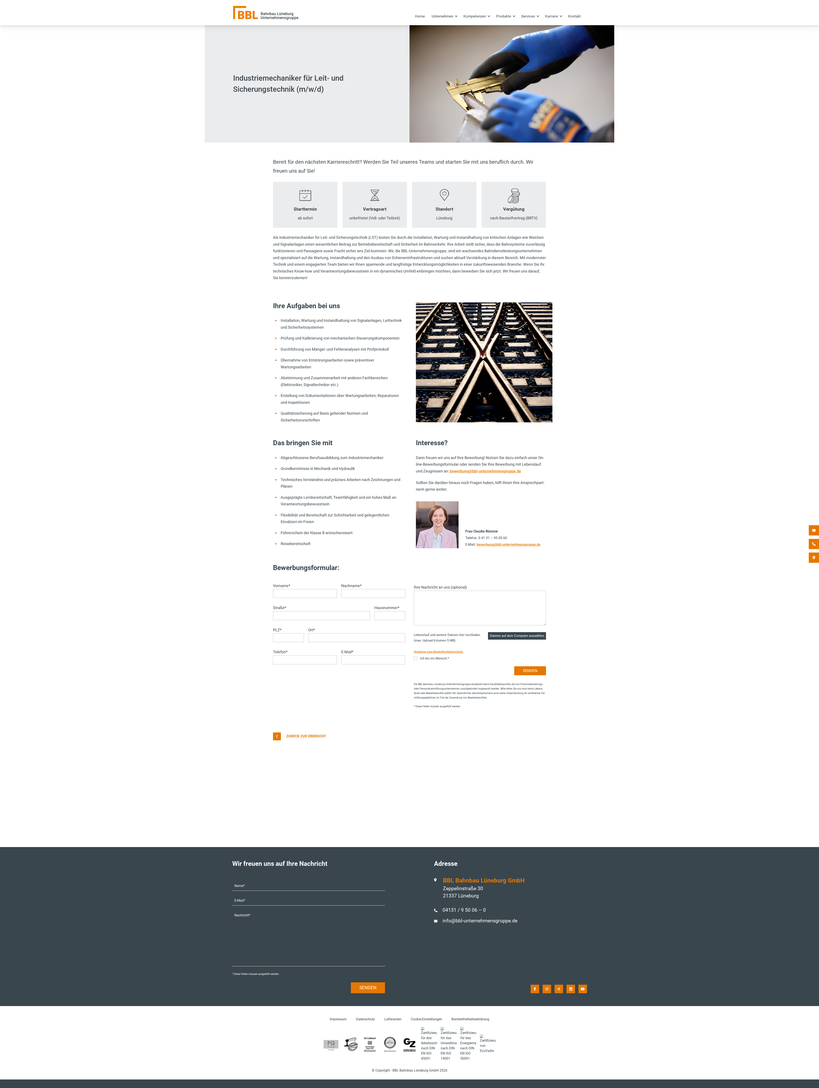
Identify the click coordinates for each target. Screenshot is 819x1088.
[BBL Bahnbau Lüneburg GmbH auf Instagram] (547, 989)
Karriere (551, 16)
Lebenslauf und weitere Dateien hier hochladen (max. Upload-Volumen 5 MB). (447, 637)
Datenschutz (365, 1019)
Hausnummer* (386, 607)
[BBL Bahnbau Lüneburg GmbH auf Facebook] (535, 989)
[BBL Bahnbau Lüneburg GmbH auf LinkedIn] (570, 989)
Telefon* (280, 652)
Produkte (503, 16)
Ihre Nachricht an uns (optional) (440, 587)
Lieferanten (392, 1019)
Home (420, 16)
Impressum (338, 1019)
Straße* (279, 607)
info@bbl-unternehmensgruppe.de (480, 921)
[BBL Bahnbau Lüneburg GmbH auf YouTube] (582, 989)
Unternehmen (442, 16)
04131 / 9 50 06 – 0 (464, 910)
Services (528, 16)
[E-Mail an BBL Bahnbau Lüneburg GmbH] (814, 530)
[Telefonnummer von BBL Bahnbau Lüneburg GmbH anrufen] (814, 544)
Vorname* (281, 585)
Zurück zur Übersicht (306, 736)
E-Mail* (347, 652)
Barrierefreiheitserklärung (470, 1019)
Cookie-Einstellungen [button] (426, 1019)
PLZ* (277, 630)
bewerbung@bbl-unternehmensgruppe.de (485, 471)
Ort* (311, 630)
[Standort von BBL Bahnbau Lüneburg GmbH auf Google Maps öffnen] (814, 558)
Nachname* (351, 585)
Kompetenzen (474, 16)
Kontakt (574, 16)
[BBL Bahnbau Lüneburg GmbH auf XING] (559, 989)
